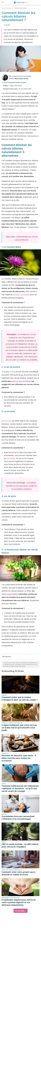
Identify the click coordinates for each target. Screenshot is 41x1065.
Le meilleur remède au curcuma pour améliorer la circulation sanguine (21, 486)
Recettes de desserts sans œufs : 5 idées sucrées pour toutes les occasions (19, 758)
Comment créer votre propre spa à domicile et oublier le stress (18, 873)
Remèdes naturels (7, 8)
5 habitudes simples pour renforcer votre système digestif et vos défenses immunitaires (19, 902)
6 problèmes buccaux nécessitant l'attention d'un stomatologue (18, 817)
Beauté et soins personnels (12, 870)
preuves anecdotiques (21, 381)
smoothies (11, 458)
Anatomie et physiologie (11, 897)
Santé (4, 784)
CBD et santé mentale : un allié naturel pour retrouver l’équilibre (20, 845)
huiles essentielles (10, 594)
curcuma (7, 421)
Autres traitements (21, 8)
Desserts (5, 753)
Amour (4, 695)
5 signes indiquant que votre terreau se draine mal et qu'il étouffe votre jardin (19, 727)
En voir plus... (20, 911)
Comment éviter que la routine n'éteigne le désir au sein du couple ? (20, 698)
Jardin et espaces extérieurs (12, 723)
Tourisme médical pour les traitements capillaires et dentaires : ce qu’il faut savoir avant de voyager (20, 788)
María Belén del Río (21, 78)
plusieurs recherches (21, 295)
